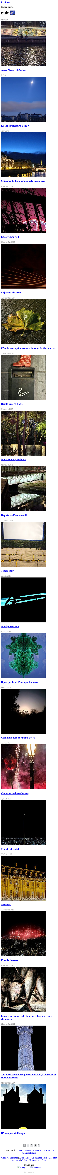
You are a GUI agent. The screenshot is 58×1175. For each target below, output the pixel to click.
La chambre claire (39, 1158)
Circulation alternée (9, 1158)
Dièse (27, 1158)
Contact (20, 1150)
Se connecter (29, 1172)
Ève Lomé (5, 2)
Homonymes (35, 1160)
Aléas (21, 1158)
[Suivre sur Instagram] (23, 1167)
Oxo (44, 1160)
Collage (24, 1160)
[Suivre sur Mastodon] (35, 1167)
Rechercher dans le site (35, 1150)
